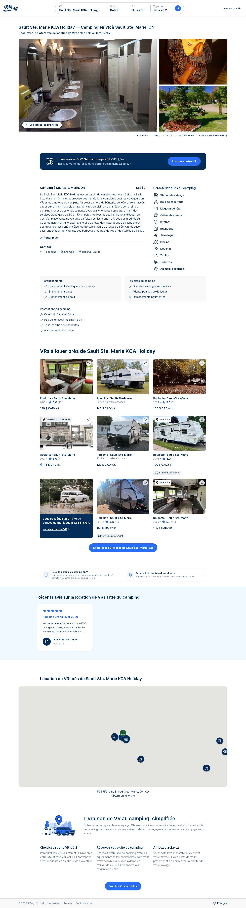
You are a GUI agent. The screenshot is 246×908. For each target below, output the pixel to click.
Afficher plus (49, 237)
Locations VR (141, 135)
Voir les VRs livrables (123, 886)
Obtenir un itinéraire (123, 795)
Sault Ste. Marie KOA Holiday (213, 135)
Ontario (169, 135)
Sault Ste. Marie (186, 135)
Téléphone (50, 251)
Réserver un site (91, 251)
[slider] (52, 402)
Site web (69, 251)
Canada (156, 135)
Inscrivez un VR (232, 8)
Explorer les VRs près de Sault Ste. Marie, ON (123, 547)
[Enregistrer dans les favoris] (88, 363)
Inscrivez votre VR (184, 161)
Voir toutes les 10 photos (44, 124)
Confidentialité (84, 903)
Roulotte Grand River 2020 (60, 616)
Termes (68, 903)
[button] (81, 8)
